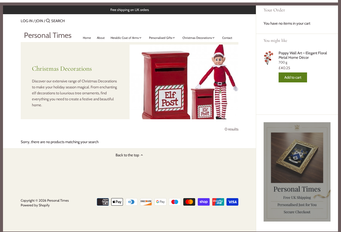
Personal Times (47, 35)
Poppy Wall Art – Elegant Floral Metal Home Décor (303, 55)
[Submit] (48, 21)
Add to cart (292, 77)
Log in (27, 21)
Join (39, 21)
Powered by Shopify (35, 205)
